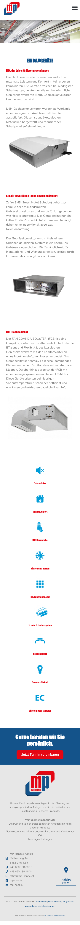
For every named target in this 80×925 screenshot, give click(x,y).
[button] (75, 7)
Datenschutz (54, 901)
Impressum (41, 901)
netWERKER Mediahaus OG (54, 915)
